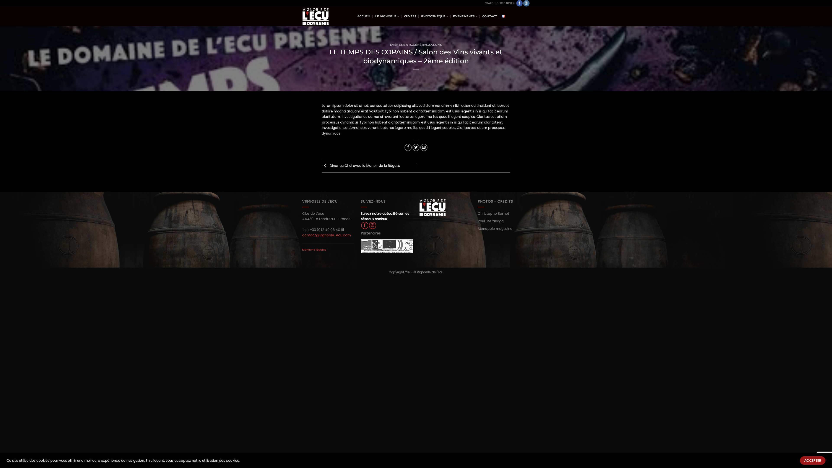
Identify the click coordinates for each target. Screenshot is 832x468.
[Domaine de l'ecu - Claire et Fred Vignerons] (326, 16)
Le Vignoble (385, 16)
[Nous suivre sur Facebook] (519, 3)
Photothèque (433, 16)
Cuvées (410, 16)
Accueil (363, 16)
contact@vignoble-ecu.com (326, 235)
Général (420, 44)
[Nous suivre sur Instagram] (526, 3)
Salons (435, 44)
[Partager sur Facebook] (408, 147)
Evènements (463, 16)
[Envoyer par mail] (423, 147)
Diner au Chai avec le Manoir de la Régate (364, 165)
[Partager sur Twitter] (416, 147)
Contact (489, 16)
